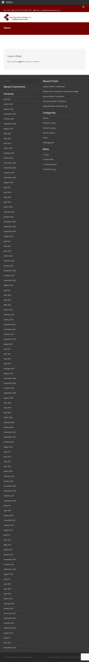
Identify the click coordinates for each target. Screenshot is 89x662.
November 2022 (10, 270)
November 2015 (10, 618)
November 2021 (10, 329)
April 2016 (7, 594)
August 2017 (8, 530)
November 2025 (10, 114)
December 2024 (10, 163)
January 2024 (8, 217)
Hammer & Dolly (49, 123)
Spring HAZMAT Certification (53, 96)
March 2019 (8, 471)
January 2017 (8, 554)
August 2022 (8, 285)
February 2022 (9, 314)
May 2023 (7, 246)
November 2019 (10, 437)
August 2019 (8, 447)
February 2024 (9, 212)
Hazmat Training (49, 128)
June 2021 (7, 354)
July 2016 (7, 579)
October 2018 (9, 496)
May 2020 (7, 408)
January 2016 (8, 608)
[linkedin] (83, 8)
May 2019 (7, 461)
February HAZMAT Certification (54, 101)
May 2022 (7, 300)
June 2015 (7, 643)
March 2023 (8, 256)
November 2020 (10, 383)
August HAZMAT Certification (54, 86)
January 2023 (8, 266)
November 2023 (10, 226)
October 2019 (9, 442)
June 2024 (7, 192)
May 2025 (7, 138)
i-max (71, 657)
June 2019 (7, 457)
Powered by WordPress (55, 657)
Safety (45, 138)
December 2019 (10, 432)
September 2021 (10, 339)
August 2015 (8, 633)
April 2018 (7, 510)
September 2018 (10, 501)
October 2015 (9, 623)
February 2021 (9, 368)
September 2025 (10, 124)
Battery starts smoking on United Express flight (60, 91)
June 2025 (7, 133)
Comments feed (50, 164)
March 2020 (8, 417)
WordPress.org (49, 169)
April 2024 (7, 202)
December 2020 (10, 378)
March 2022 (8, 310)
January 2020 (8, 427)
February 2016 (9, 603)
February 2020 (9, 422)
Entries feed (48, 159)
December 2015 (10, 613)
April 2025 (7, 143)
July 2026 (7, 99)
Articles (45, 118)
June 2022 (7, 295)
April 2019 (7, 466)
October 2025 (9, 119)
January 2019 (8, 481)
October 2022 (9, 275)
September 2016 (10, 569)
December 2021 (10, 324)
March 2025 (8, 148)
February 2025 (9, 153)
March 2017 (8, 549)
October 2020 (9, 388)
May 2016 (7, 589)
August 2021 (8, 344)
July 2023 (7, 241)
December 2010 (10, 647)
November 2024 (10, 168)
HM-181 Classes (49, 133)
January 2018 (8, 515)
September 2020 (10, 393)
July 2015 (7, 638)
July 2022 (7, 290)
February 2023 (9, 261)
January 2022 (8, 319)
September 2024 (10, 177)
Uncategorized (48, 142)
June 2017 (7, 540)
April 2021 (7, 363)
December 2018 (10, 486)
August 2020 (8, 398)
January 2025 (8, 158)
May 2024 (7, 197)
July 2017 (7, 535)
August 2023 (8, 236)
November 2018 (10, 491)
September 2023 (10, 231)
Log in (46, 154)
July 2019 (7, 452)
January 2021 (8, 373)
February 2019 (9, 476)
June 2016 (7, 584)
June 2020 (7, 403)
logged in (20, 61)
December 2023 (10, 222)
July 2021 (7, 349)
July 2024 (7, 187)
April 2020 (7, 412)
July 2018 (7, 506)
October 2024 (9, 173)
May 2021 (7, 359)
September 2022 (10, 280)
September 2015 (10, 628)
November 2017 (10, 520)
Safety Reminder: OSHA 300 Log (55, 106)
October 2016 (9, 564)
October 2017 (9, 525)
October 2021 (9, 334)
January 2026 (8, 109)
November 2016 (10, 559)
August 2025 (8, 128)
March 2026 (8, 104)
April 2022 (7, 305)
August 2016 (8, 574)
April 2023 (7, 251)
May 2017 (7, 545)
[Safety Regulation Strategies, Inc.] (16, 16)
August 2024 (8, 182)
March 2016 (8, 598)
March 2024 (8, 207)
